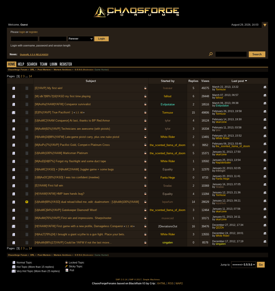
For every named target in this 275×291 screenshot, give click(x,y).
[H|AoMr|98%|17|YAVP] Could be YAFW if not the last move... (73, 242)
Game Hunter (101, 69)
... (27, 76)
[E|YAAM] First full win (49, 185)
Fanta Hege (167, 177)
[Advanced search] (210, 54)
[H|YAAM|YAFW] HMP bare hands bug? (59, 193)
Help (21, 64)
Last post (238, 81)
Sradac (167, 185)
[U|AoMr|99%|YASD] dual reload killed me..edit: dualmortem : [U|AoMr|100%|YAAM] (87, 201)
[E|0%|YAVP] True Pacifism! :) (54, 112)
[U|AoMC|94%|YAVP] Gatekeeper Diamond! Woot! (66, 210)
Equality (168, 169)
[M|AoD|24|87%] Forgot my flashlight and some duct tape (70, 161)
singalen (167, 242)
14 (30, 76)
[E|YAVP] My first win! (49, 88)
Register (66, 64)
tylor (167, 120)
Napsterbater (223, 162)
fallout (167, 96)
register (33, 32)
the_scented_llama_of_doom (167, 145)
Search (32, 64)
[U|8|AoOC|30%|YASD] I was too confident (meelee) (67, 177)
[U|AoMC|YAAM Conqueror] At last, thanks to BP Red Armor (72, 120)
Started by (167, 81)
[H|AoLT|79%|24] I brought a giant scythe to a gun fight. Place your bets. (80, 234)
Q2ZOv (220, 227)
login (22, 32)
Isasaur (167, 88)
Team (43, 64)
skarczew (221, 122)
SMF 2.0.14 (121, 279)
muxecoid (168, 218)
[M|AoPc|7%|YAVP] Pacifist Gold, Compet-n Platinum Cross (72, 144)
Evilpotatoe (168, 104)
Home (11, 64)
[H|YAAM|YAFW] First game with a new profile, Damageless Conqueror (79, 226)
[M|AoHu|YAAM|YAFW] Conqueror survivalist (63, 104)
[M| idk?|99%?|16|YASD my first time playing (62, 96)
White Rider (167, 137)
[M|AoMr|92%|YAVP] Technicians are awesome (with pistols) (72, 128)
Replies (193, 81)
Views (205, 81)
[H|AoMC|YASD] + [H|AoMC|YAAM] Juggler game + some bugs (74, 169)
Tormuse (221, 89)
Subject (91, 81)
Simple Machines (151, 279)
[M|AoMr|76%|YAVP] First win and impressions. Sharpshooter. (73, 218)
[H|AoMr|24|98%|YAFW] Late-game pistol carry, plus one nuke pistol (77, 137)
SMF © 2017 (135, 279)
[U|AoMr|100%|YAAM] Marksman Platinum (61, 153)
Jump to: (225, 264)
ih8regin (220, 170)
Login (53, 64)
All (81, 112)
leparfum (167, 201)
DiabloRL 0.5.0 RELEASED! (34, 54)
